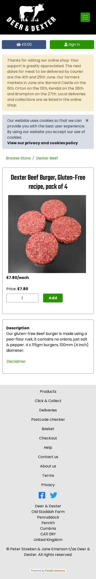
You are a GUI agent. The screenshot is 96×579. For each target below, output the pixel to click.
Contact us (48, 457)
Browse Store (18, 158)
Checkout (48, 438)
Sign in (74, 44)
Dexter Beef (47, 158)
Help (48, 447)
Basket (48, 429)
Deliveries (48, 410)
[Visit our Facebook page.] (42, 496)
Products (48, 391)
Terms (48, 475)
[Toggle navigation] (85, 17)
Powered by (48, 570)
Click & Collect (48, 401)
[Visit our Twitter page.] (53, 496)
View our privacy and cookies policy (42, 143)
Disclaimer (16, 361)
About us (48, 466)
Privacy (48, 485)
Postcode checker (48, 419)
